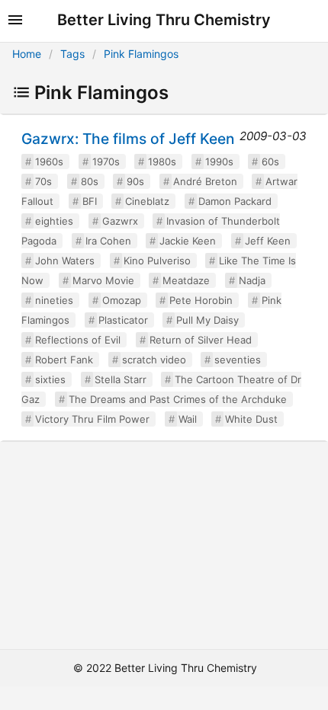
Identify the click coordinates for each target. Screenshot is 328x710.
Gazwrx (120, 221)
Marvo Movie (103, 280)
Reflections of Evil (78, 340)
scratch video (154, 359)
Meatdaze (186, 280)
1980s (162, 161)
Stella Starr (120, 379)
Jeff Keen (268, 241)
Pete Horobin (201, 300)
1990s (219, 161)
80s (89, 181)
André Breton (205, 181)
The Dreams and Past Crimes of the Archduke (178, 399)
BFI (89, 201)
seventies (237, 359)
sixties (50, 379)
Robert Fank (64, 359)
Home (26, 53)
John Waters (65, 260)
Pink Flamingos (141, 53)
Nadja (252, 280)
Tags (72, 53)
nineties (54, 300)
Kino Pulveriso (157, 260)
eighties (54, 221)
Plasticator (123, 320)
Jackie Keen (187, 241)
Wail (187, 419)
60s (270, 161)
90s (135, 181)
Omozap (121, 300)
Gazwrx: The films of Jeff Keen (127, 139)
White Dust (251, 419)
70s (43, 181)
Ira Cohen (108, 241)
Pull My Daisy (207, 320)
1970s (106, 161)
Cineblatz (147, 201)
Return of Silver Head (201, 340)
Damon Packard (235, 201)
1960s (49, 161)
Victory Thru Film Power (92, 419)
